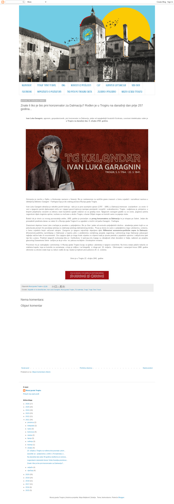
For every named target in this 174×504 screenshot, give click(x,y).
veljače (30, 467)
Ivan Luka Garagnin (53, 289)
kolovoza (31, 432)
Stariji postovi (148, 368)
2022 (28, 416)
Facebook (27, 91)
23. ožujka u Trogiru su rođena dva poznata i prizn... (46, 451)
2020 (28, 474)
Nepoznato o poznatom (49, 91)
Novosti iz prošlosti (81, 85)
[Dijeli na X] (58, 286)
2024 (28, 410)
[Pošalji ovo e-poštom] (53, 286)
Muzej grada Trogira (132, 91)
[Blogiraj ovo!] (56, 286)
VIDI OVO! (136, 85)
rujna (29, 429)
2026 (28, 404)
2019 (28, 478)
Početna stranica (86, 368)
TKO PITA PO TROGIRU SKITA (79, 91)
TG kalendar (79, 289)
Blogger (121, 497)
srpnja (29, 435)
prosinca (30, 422)
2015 (28, 490)
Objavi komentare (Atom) (41, 372)
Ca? (98, 85)
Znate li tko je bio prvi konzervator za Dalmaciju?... (45, 463)
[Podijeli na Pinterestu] (63, 286)
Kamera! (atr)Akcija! (116, 85)
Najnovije (26, 85)
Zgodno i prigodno (107, 91)
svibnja (30, 441)
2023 (28, 413)
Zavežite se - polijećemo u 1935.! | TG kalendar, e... (46, 454)
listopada (31, 426)
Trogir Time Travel (46, 85)
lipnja (29, 438)
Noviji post (25, 368)
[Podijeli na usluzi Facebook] (61, 286)
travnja (30, 445)
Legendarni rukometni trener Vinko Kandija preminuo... (47, 460)
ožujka (30, 448)
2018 (28, 481)
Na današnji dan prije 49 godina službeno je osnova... (47, 457)
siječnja (30, 471)
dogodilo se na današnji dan (37, 289)
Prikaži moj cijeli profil (31, 394)
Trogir (86, 289)
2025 (28, 407)
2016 (28, 487)
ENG (63, 85)
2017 (28, 484)
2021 (28, 420)
